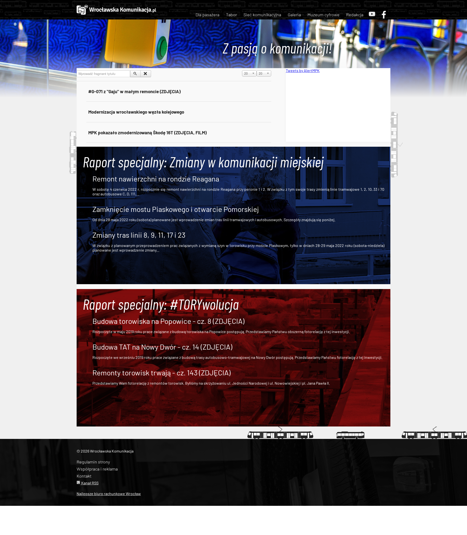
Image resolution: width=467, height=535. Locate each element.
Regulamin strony (93, 461)
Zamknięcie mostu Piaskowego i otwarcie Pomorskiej (175, 209)
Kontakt (84, 476)
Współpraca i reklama (97, 469)
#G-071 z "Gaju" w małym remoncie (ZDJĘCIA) (134, 91)
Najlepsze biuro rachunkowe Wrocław (109, 493)
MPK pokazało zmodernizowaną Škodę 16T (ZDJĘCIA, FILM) (147, 132)
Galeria (294, 14)
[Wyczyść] (145, 73)
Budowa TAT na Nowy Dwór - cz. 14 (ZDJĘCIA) (162, 346)
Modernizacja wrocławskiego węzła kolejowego (136, 112)
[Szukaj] (135, 73)
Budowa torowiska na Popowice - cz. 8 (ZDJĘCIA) (168, 321)
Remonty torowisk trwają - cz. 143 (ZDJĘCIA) (161, 372)
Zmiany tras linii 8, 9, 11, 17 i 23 (138, 234)
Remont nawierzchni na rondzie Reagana (155, 178)
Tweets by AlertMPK (303, 70)
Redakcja (354, 14)
